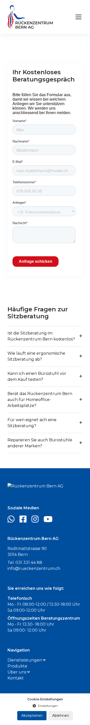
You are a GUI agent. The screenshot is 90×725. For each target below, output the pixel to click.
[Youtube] (50, 520)
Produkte (17, 666)
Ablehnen (60, 715)
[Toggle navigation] (78, 17)
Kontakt (16, 678)
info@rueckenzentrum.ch (34, 568)
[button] (45, 706)
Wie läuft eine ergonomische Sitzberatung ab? (36, 356)
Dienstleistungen (25, 660)
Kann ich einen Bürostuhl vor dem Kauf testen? (37, 376)
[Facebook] (25, 520)
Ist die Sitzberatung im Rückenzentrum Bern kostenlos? (41, 336)
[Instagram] (37, 520)
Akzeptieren (31, 715)
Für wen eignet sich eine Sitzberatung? (32, 422)
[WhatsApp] (13, 520)
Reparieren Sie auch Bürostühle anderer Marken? (40, 443)
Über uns (17, 672)
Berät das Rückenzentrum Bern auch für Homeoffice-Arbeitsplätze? (40, 399)
